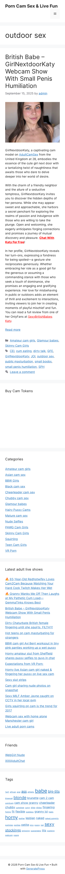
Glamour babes (47, 340)
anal (18, 792)
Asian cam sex (15, 474)
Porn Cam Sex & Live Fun (31, 6)
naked (40, 818)
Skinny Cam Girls (17, 345)
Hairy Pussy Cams (18, 510)
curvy (27, 808)
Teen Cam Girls (16, 545)
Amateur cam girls (22, 340)
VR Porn (10, 550)
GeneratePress (35, 868)
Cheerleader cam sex (20, 492)
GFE (50, 351)
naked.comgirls (52, 818)
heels (51, 812)
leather (22, 818)
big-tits (54, 791)
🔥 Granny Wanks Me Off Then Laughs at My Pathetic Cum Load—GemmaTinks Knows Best (32, 598)
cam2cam (9, 803)
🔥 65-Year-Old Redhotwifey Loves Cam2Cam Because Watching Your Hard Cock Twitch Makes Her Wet (29, 583)
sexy (49, 824)
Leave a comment (22, 372)
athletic (31, 792)
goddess (30, 812)
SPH (41, 366)
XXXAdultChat (15, 761)
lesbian (30, 818)
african (13, 792)
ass (24, 791)
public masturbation (19, 361)
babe (41, 791)
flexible (20, 811)
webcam (9, 835)
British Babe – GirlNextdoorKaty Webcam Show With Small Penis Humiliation (30, 71)
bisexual (9, 798)
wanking (51, 831)
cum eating (24, 351)
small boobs (43, 361)
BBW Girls (12, 480)
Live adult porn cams (19, 726)
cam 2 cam (46, 798)
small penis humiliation (21, 366)
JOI (33, 356)
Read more (12, 329)
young (16, 835)
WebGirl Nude (15, 755)
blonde (20, 797)
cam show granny (26, 802)
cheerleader (47, 802)
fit (13, 811)
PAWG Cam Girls (16, 527)
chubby (10, 807)
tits (44, 830)
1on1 (7, 792)
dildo (33, 808)
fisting (8, 812)
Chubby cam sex (17, 498)
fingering (49, 807)
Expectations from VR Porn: (24, 664)
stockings (13, 830)
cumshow (20, 808)
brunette (32, 798)
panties (17, 825)
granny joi (41, 811)
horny (11, 817)
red (42, 825)
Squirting (11, 539)
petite (25, 824)
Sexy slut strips (15, 680)
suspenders (36, 831)
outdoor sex (45, 356)
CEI (12, 351)
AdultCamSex (28, 154)
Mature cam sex (16, 515)
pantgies (9, 825)
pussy (37, 825)
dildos (39, 808)
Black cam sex (15, 486)
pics (32, 825)
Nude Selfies (14, 521)
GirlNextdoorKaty (17, 356)
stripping (26, 831)
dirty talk (39, 351)
